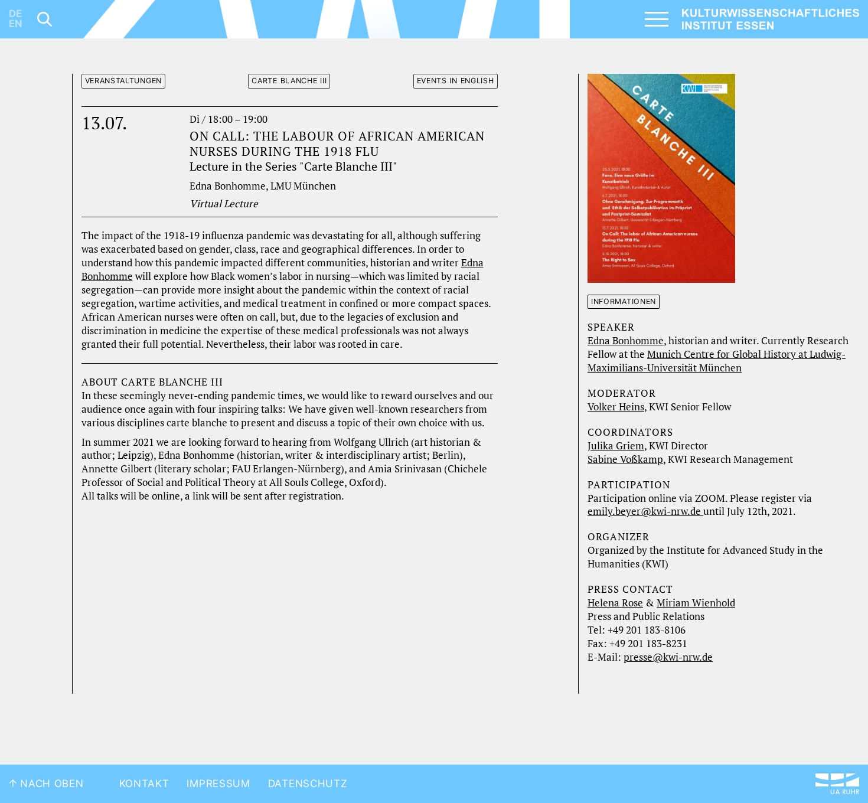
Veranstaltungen (123, 80)
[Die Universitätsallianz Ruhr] (837, 783)
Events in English (455, 80)
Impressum (218, 783)
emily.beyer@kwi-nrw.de (645, 511)
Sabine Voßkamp (625, 459)
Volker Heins (616, 406)
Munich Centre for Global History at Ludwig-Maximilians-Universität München (717, 361)
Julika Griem (616, 445)
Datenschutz (308, 783)
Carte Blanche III (289, 80)
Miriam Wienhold (696, 602)
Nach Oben (50, 783)
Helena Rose (615, 602)
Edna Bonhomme (626, 340)
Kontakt (144, 783)
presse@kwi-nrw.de (668, 657)
